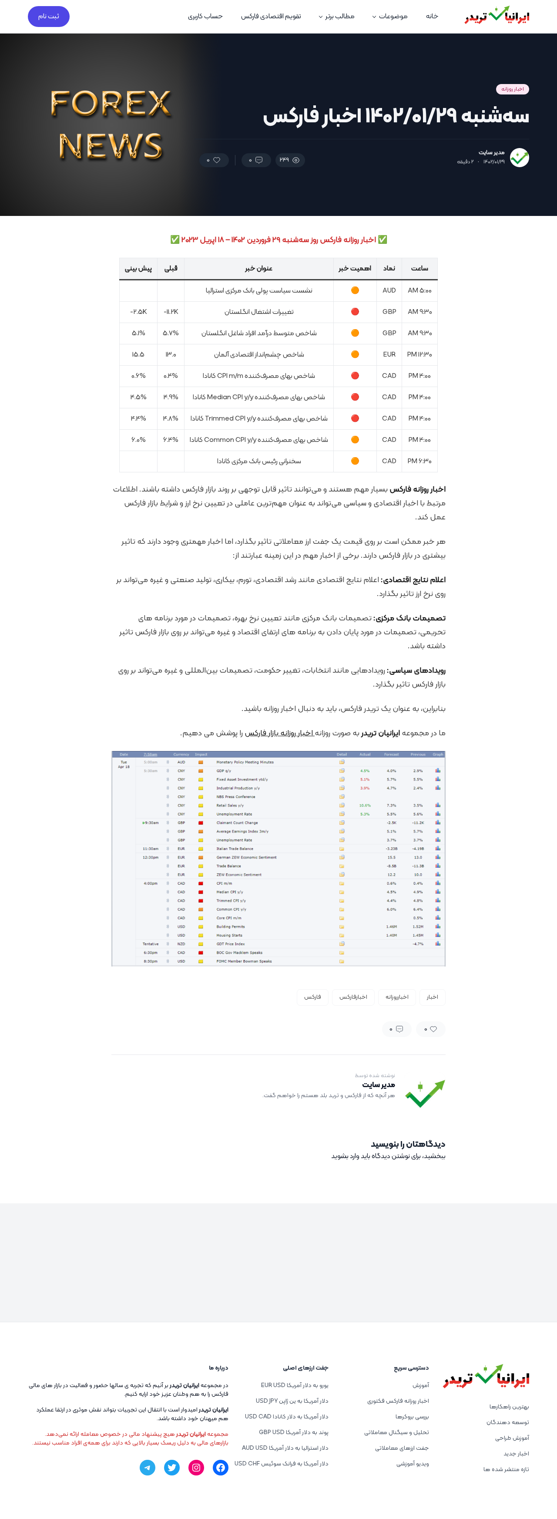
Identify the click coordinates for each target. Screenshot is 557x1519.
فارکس (312, 997)
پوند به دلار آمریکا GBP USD (294, 1432)
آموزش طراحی (512, 1438)
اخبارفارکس (353, 997)
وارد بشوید (345, 1156)
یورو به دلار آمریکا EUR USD (295, 1385)
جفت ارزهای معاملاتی (402, 1448)
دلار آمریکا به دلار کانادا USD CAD (287, 1416)
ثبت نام (48, 16)
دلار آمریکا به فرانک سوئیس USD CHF (282, 1463)
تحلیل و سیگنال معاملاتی (396, 1432)
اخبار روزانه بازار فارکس (280, 733)
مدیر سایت (492, 153)
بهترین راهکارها (509, 1406)
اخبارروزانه (397, 997)
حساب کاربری (205, 16)
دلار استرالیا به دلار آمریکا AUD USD (285, 1448)
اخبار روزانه (512, 89)
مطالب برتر (340, 16)
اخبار (432, 997)
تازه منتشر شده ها (506, 1469)
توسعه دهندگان (508, 1422)
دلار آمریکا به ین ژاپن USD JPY (292, 1401)
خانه (432, 16)
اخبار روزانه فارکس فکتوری (398, 1401)
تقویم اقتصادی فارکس (271, 16)
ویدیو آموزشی (412, 1463)
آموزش (421, 1385)
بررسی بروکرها (412, 1416)
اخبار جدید (516, 1453)
